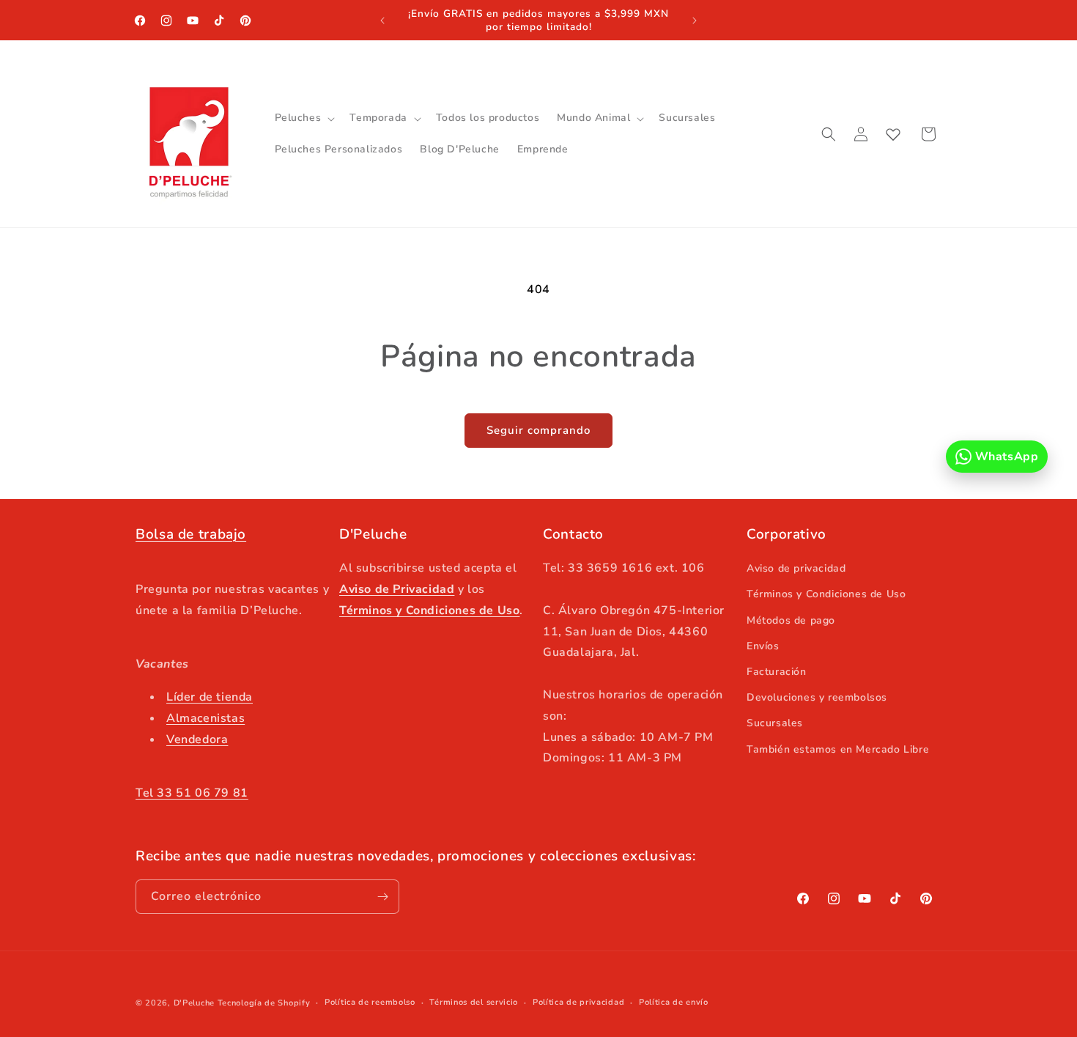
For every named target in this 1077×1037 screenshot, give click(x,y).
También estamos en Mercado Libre (838, 749)
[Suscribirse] (382, 896)
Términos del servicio (473, 1002)
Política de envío (673, 1002)
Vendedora (197, 739)
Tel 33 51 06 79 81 (192, 793)
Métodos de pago (791, 620)
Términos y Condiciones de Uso (826, 594)
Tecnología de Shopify (264, 1002)
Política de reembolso (370, 1002)
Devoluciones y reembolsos (817, 697)
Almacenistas (205, 718)
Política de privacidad (578, 1002)
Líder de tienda (209, 697)
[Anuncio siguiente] (694, 20)
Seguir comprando (538, 430)
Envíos (763, 646)
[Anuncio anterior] (382, 20)
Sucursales (775, 723)
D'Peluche (194, 1002)
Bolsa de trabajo (191, 534)
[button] (303, 118)
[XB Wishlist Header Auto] (893, 134)
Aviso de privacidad (796, 568)
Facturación (777, 672)
